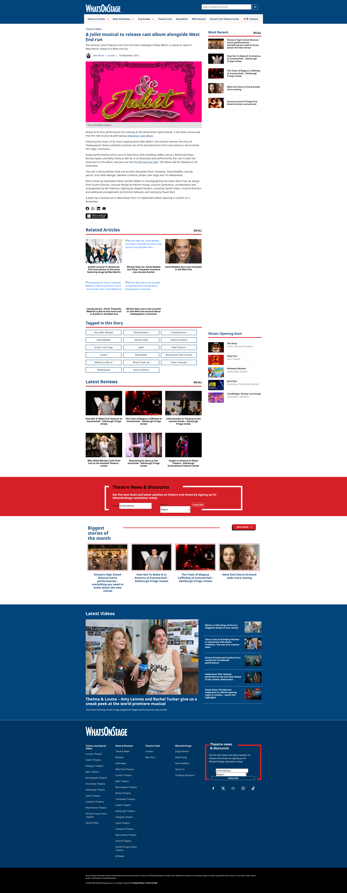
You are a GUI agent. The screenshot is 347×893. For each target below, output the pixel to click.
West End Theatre (124, 769)
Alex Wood (98, 55)
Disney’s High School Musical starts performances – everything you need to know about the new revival (107, 583)
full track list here (148, 162)
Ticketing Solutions (185, 775)
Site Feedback (182, 763)
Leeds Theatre (93, 795)
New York (150, 757)
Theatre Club (165, 19)
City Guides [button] (144, 19)
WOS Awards (199, 19)
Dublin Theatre (93, 759)
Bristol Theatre (123, 793)
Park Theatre (233, 358)
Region (163, 504)
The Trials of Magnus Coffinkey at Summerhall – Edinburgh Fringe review (195, 578)
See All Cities (92, 822)
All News (119, 856)
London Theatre (94, 753)
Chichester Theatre (95, 783)
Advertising (181, 757)
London (111, 55)
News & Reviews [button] (122, 19)
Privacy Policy (138, 883)
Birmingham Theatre (96, 777)
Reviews (119, 757)
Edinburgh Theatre (95, 789)
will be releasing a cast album (136, 135)
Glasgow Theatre (94, 765)
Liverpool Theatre (95, 801)
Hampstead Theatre (237, 371)
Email (116, 505)
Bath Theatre (92, 771)
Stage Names (182, 751)
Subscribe (198, 504)
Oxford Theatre (123, 840)
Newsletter (182, 19)
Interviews (120, 763)
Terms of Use (151, 883)
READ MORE (243, 527)
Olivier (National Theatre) (240, 346)
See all (198, 230)
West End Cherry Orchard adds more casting (239, 576)
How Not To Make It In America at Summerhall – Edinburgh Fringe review (152, 578)
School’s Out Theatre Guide (224, 19)
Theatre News (94, 28)
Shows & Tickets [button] (97, 19)
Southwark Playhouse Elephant (243, 384)
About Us (180, 769)
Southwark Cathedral (238, 396)
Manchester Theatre (96, 807)
